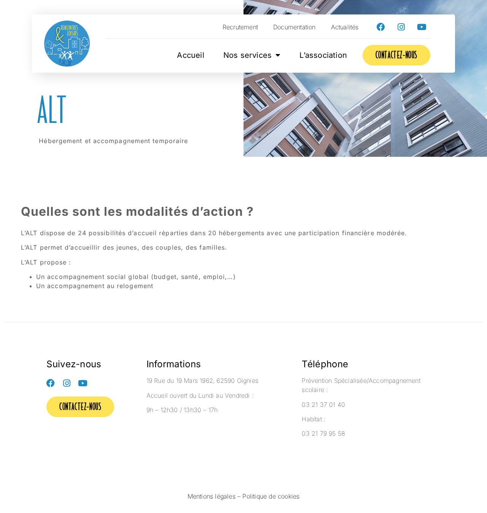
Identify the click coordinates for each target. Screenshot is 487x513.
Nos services (247, 55)
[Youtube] (422, 27)
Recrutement (240, 27)
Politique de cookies (270, 496)
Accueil (190, 55)
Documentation (294, 27)
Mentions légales (212, 496)
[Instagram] (401, 27)
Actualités (345, 27)
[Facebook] (380, 27)
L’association (323, 55)
